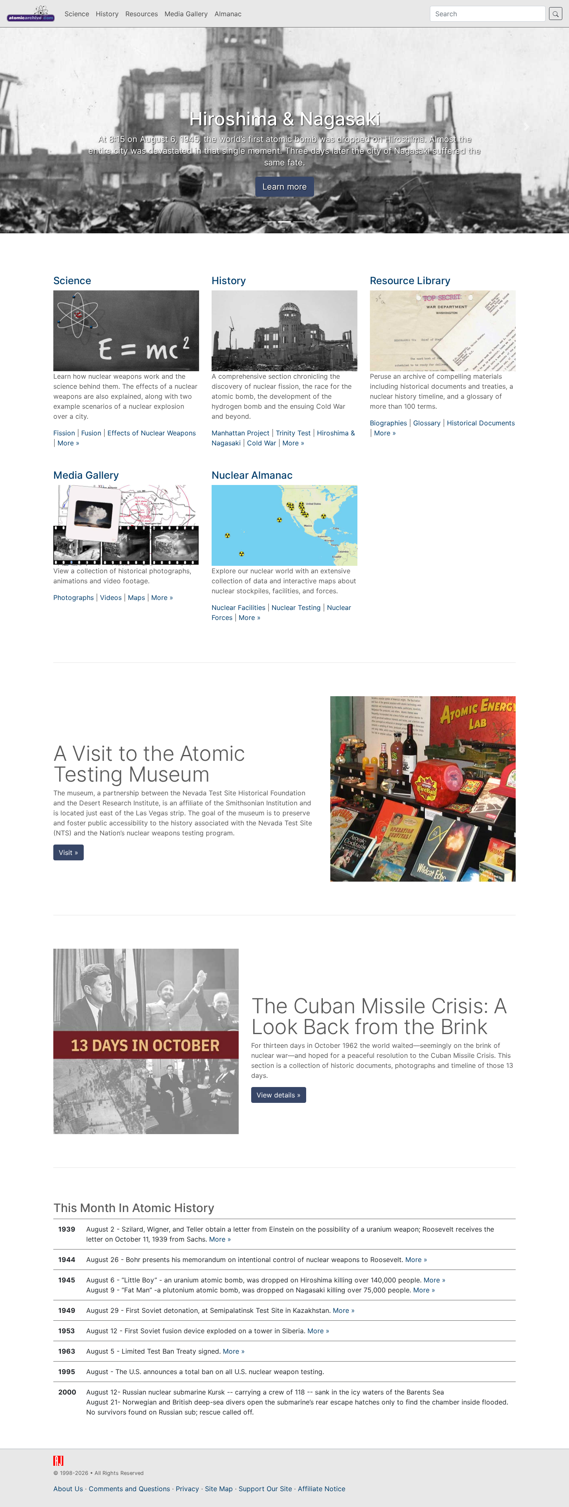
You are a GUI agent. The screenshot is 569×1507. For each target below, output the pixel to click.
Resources (141, 14)
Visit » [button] (68, 852)
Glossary (427, 423)
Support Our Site (265, 1489)
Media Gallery (186, 14)
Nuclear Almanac (252, 475)
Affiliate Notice (321, 1489)
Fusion (91, 433)
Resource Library (410, 281)
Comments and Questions (129, 1489)
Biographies (388, 423)
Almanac (228, 14)
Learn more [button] (284, 187)
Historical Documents (481, 423)
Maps (136, 597)
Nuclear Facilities (238, 607)
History (107, 14)
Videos (111, 597)
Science (77, 14)
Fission (64, 433)
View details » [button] (279, 1095)
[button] (42, 126)
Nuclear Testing (296, 607)
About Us (68, 1489)
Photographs (73, 597)
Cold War (261, 443)
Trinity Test (293, 433)
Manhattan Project (241, 433)
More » (68, 443)
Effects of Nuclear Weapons (151, 433)
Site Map (219, 1489)
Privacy (187, 1489)
